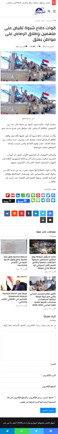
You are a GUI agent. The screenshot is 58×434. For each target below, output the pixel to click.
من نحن (6, 423)
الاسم (53, 364)
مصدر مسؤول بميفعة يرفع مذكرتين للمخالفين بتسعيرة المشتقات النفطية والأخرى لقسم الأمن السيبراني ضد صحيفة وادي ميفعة (44, 262)
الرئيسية (50, 20)
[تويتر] (43, 213)
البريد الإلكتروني (48, 375)
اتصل (14, 423)
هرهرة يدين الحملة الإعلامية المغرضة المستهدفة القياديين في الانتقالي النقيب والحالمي (14, 298)
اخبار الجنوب (40, 20)
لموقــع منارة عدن (29, 423)
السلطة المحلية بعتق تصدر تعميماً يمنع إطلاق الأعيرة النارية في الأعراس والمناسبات (15, 261)
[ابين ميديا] (40, 11)
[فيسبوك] (50, 213)
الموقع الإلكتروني (49, 386)
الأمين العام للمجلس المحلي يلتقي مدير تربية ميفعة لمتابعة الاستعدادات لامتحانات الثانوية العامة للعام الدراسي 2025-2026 (43, 299)
